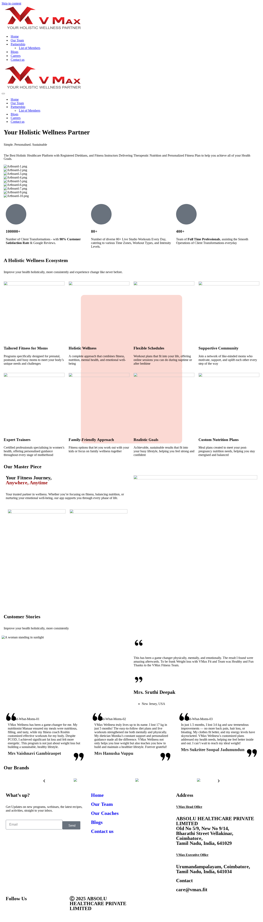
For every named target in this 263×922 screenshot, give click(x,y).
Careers (16, 55)
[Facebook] (11, 910)
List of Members (29, 48)
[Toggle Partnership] (259, 107)
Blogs (14, 52)
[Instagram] (33, 910)
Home (15, 36)
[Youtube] (22, 910)
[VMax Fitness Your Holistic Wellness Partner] (42, 29)
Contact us (17, 59)
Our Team (17, 40)
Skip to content (11, 3)
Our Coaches (105, 813)
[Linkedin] (44, 910)
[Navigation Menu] (3, 93)
